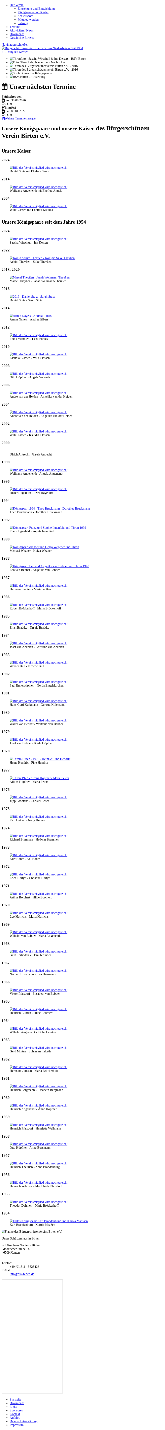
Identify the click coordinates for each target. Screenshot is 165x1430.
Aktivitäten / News (22, 30)
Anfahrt (15, 1417)
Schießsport (25, 16)
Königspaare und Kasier (33, 12)
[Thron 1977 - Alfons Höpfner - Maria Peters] (39, 778)
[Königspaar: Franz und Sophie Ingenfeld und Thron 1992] (48, 527)
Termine (15, 26)
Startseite (15, 1399)
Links (13, 1406)
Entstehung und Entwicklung (36, 8)
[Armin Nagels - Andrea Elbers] (31, 315)
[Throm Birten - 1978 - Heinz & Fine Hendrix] (40, 759)
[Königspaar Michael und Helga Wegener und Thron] (44, 547)
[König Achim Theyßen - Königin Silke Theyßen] (42, 258)
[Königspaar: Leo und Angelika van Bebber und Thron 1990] (49, 566)
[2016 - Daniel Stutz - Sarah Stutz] (32, 296)
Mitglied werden (28, 19)
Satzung (23, 23)
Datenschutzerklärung (23, 1421)
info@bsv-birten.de (22, 1274)
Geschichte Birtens (22, 37)
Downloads (17, 34)
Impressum (17, 1425)
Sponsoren (16, 1410)
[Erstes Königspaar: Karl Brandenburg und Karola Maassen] (49, 1221)
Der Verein (17, 5)
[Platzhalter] (38, 167)
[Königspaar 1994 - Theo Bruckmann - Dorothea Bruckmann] (50, 508)
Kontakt (15, 1414)
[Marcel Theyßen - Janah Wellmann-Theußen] (40, 277)
